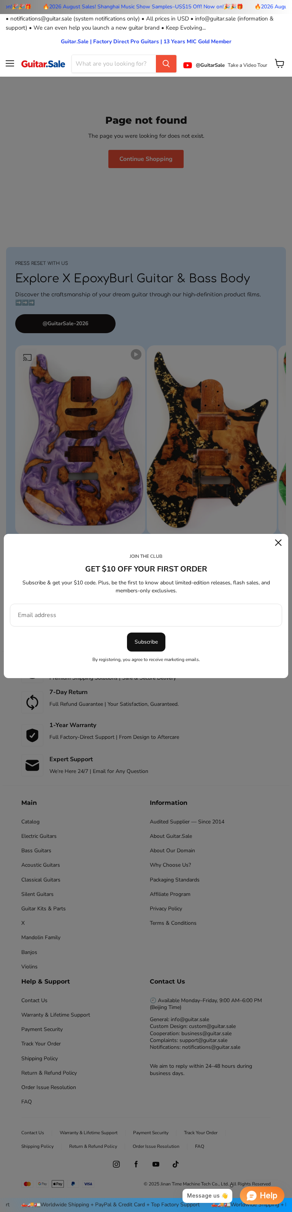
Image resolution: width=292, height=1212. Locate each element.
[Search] (166, 63)
